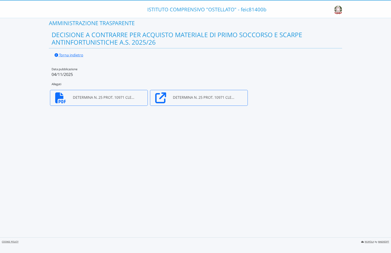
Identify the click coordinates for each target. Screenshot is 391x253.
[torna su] (381, 239)
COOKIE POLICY (10, 241)
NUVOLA (369, 241)
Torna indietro (70, 55)
